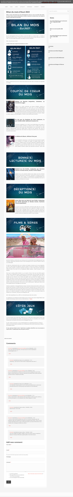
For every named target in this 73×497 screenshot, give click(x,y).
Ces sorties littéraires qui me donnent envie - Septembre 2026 (58, 21)
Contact (43, 6)
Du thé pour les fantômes (22, 119)
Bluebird (17, 169)
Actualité (22, 6)
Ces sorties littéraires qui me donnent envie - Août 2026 (58, 36)
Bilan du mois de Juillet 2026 (56, 28)
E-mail (7, 450)
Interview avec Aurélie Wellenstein (56, 57)
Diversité (36, 6)
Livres (16, 6)
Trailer (31, 299)
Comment (8, 462)
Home (6, 6)
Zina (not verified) (21, 370)
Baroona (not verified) (22, 348)
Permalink (10, 348)
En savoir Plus (45, 2)
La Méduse (18, 136)
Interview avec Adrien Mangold (55, 50)
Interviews (29, 6)
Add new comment (8, 338)
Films (11, 6)
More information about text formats (35, 473)
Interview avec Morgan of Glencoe (56, 64)
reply (10, 353)
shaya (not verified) (21, 417)
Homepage (8, 456)
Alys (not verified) (21, 395)
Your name (8, 444)
